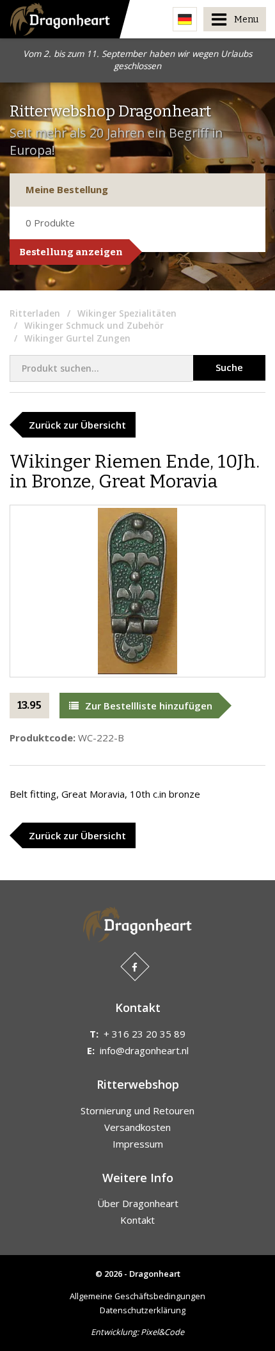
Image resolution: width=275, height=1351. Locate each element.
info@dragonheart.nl (144, 1050)
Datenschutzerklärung (142, 1310)
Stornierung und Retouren (137, 1110)
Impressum (138, 1143)
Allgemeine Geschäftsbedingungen (137, 1296)
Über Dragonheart (137, 1203)
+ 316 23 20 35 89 (144, 1033)
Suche (229, 367)
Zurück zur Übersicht (77, 424)
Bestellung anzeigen (71, 252)
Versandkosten (137, 1127)
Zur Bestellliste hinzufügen (148, 705)
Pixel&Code (162, 1332)
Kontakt (137, 1219)
